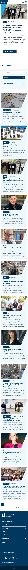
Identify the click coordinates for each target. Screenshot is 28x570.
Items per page (17, 507)
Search (6, 77)
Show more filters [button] (8, 83)
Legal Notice (5, 546)
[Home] (8, 515)
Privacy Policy (5, 549)
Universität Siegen (10, 562)
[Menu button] (23, 2)
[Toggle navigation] (25, 2)
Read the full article (8, 51)
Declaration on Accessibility (8, 552)
